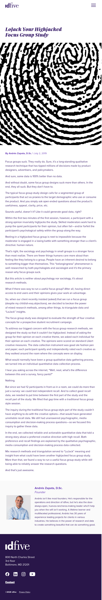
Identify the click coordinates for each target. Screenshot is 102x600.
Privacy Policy (24, 592)
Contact (10, 582)
